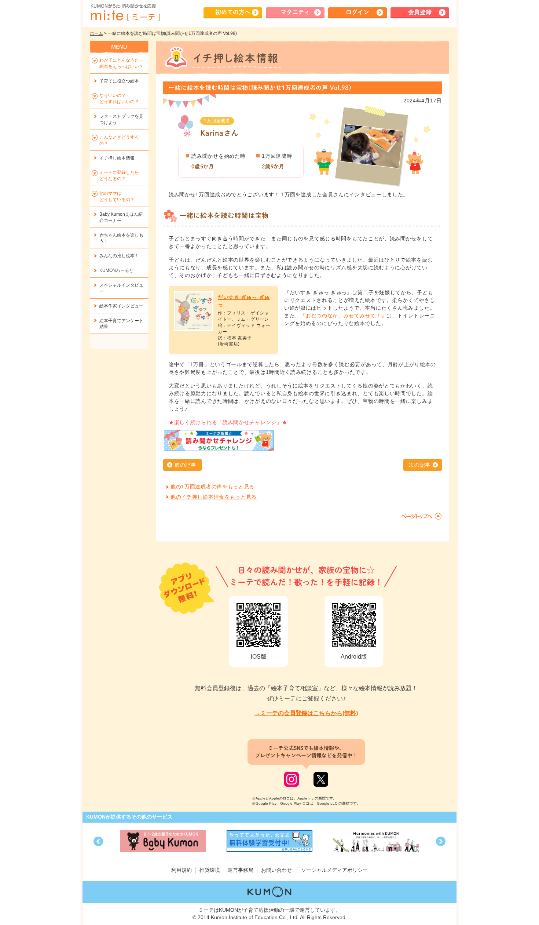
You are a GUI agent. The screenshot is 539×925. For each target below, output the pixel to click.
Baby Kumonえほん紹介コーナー (121, 217)
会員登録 (420, 12)
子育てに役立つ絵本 (119, 81)
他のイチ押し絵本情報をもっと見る (213, 497)
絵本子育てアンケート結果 (121, 323)
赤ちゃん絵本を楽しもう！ (121, 238)
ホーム (96, 33)
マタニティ (295, 12)
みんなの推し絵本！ (119, 255)
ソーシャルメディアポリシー (334, 870)
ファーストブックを (121, 119)
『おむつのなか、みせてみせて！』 (343, 315)
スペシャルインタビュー (121, 288)
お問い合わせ (276, 870)
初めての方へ (232, 12)
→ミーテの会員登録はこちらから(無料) (306, 713)
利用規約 (181, 870)
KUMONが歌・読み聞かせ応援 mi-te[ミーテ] (125, 12)
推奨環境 (209, 870)
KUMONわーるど (116, 270)
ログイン (357, 12)
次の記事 (419, 465)
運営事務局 (240, 870)
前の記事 (185, 465)
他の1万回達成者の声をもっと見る (212, 486)
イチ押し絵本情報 (117, 158)
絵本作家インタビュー (121, 306)
